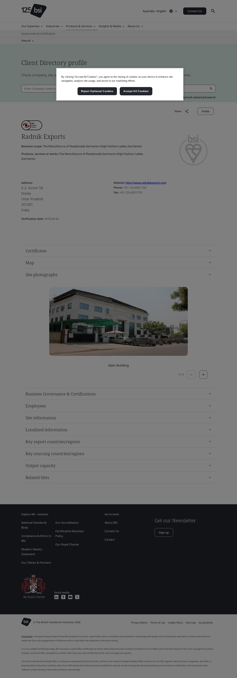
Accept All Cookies (136, 91)
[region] (120, 84)
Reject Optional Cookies (97, 91)
